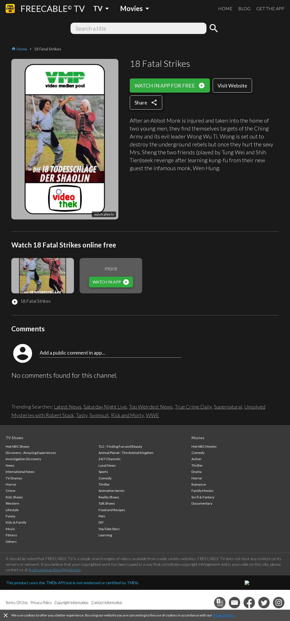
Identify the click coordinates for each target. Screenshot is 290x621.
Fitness (11, 535)
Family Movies (202, 490)
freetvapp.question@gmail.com (54, 569)
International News (20, 472)
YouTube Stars (109, 529)
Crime (10, 490)
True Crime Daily (193, 407)
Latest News (68, 407)
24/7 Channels (110, 459)
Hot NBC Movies (204, 446)
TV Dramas (14, 478)
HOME (225, 8)
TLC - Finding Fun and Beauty (120, 446)
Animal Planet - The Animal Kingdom (126, 453)
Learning (105, 535)
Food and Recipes (112, 510)
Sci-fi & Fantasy (202, 497)
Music (10, 529)
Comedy (105, 478)
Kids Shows (14, 497)
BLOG (244, 8)
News (10, 465)
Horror (11, 484)
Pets (102, 516)
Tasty (82, 415)
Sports (103, 472)
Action (196, 459)
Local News (107, 465)
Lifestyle (12, 510)
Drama (196, 472)
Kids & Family (16, 522)
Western (12, 503)
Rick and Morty (127, 415)
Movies (197, 438)
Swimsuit (99, 415)
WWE (152, 415)
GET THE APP (270, 8)
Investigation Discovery (23, 459)
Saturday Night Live (105, 407)
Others (11, 541)
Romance (198, 484)
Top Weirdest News (151, 407)
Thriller (104, 484)
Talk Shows (107, 503)
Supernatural (228, 407)
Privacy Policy (223, 615)
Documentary (201, 503)
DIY (101, 522)
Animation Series (112, 490)
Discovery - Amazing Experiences (31, 453)
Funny (10, 516)
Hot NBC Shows (17, 446)
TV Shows (14, 438)
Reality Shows (109, 497)
